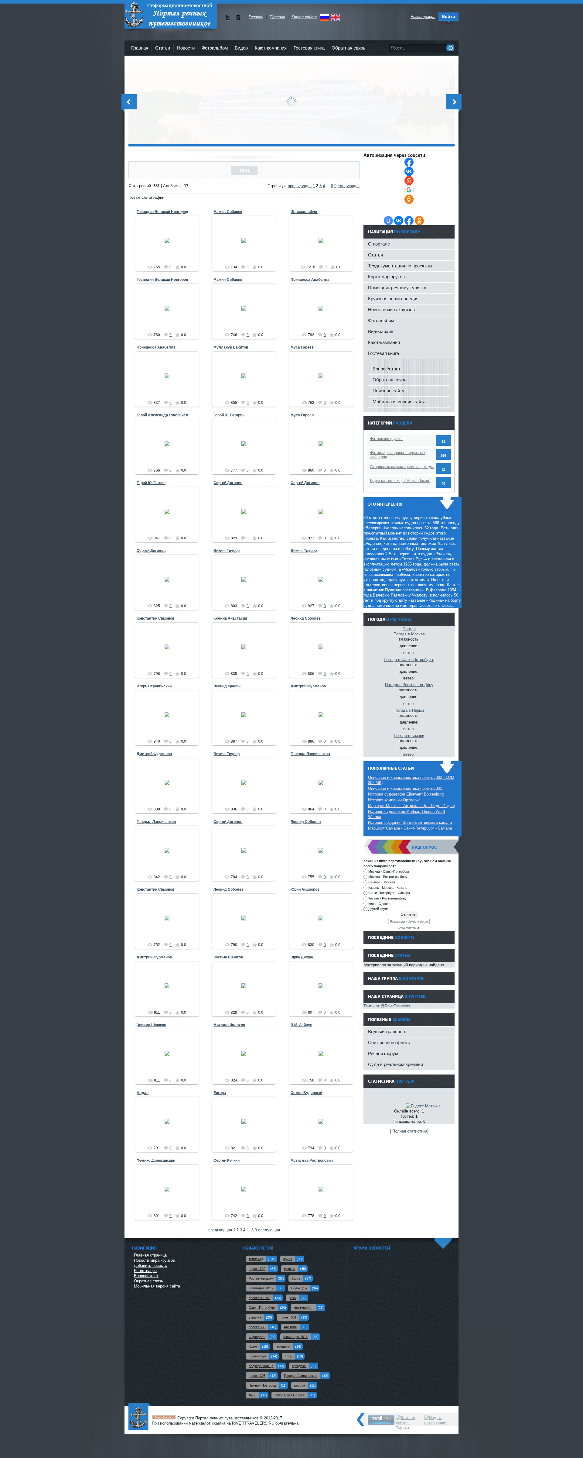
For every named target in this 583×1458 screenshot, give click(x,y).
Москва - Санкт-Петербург (388, 871)
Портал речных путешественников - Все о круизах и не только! (170, 15)
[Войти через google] (409, 190)
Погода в (409, 634)
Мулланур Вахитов (230, 347)
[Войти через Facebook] (409, 220)
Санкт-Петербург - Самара (389, 893)
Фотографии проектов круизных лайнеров (397, 455)
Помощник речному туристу (397, 287)
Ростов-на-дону (261, 1278)
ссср (288, 1356)
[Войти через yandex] (409, 180)
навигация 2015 (261, 1288)
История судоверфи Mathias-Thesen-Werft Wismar (406, 814)
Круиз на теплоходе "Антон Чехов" (400, 481)
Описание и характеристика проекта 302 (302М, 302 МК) (411, 780)
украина (255, 1317)
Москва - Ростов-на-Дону (387, 877)
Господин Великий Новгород (162, 212)
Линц (252, 1395)
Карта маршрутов (386, 276)
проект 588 (257, 1327)
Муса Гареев (302, 347)
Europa (219, 1093)
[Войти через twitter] (409, 208)
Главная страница (150, 1255)
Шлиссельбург (304, 212)
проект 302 (257, 1269)
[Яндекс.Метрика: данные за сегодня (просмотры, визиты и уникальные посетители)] (423, 1106)
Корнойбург (257, 1356)
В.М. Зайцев (301, 1025)
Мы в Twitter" (227, 17)
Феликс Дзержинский (156, 1160)
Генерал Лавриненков (310, 754)
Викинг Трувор (226, 550)
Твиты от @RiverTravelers (386, 1006)
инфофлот (257, 1337)
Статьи (375, 254)
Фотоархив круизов (386, 439)
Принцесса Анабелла (310, 279)
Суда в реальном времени (395, 1064)
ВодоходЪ (299, 1288)
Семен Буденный (306, 1093)
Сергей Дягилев (227, 483)
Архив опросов (418, 921)
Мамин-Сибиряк (227, 212)
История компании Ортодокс (394, 800)
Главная (139, 47)
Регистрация (145, 1270)
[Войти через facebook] (409, 162)
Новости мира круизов (391, 309)
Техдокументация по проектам (400, 265)
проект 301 (288, 1317)
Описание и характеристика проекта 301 (405, 788)
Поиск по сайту (388, 390)
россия (299, 1385)
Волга (296, 1278)
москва (289, 1269)
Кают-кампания (384, 342)
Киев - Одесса (379, 903)
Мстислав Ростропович (312, 1160)
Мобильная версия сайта (399, 401)
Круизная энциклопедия (393, 298)
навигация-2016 (295, 1337)
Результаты (397, 921)
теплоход (256, 1259)
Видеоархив (380, 331)
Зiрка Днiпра (302, 957)
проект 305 (257, 1375)
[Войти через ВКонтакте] (398, 220)
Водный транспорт (387, 1031)
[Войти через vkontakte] (409, 171)
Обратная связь (348, 47)
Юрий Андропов (305, 889)
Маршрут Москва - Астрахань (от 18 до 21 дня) (411, 805)
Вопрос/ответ (387, 368)
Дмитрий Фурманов (308, 686)
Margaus (169, 249)
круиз (287, 1259)
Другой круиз (378, 909)
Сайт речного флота (389, 1042)
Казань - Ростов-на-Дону (387, 898)
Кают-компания (271, 47)
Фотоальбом (215, 47)
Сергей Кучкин (226, 1160)
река (292, 1298)
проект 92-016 (259, 1298)
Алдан (142, 1093)
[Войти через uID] (388, 220)
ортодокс (299, 1366)
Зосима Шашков (228, 957)
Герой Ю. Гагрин (151, 483)
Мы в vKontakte (238, 17)
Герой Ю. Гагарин (228, 415)
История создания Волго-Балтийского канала (410, 822)
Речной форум (383, 1053)
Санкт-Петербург (262, 1307)
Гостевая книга (309, 47)
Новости (186, 47)
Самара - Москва (381, 882)
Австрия (290, 1327)
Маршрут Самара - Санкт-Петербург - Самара (410, 828)
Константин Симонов (155, 618)
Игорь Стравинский (154, 686)
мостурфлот (303, 1307)
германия (283, 1346)
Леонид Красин (226, 686)
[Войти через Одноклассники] (419, 220)
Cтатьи (162, 47)
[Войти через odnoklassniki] (409, 199)
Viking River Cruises (289, 1395)
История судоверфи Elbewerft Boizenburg (406, 794)
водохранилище (261, 1366)
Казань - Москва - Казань (387, 887)
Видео (241, 47)
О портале (379, 243)
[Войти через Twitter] (429, 220)
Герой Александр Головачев (162, 415)
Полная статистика (409, 1131)
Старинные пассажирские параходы (402, 467)
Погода (409, 629)
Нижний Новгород (262, 1385)
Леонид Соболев (306, 618)
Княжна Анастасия (230, 618)
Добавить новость (150, 1265)
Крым (253, 1346)
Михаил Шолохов (229, 1025)
